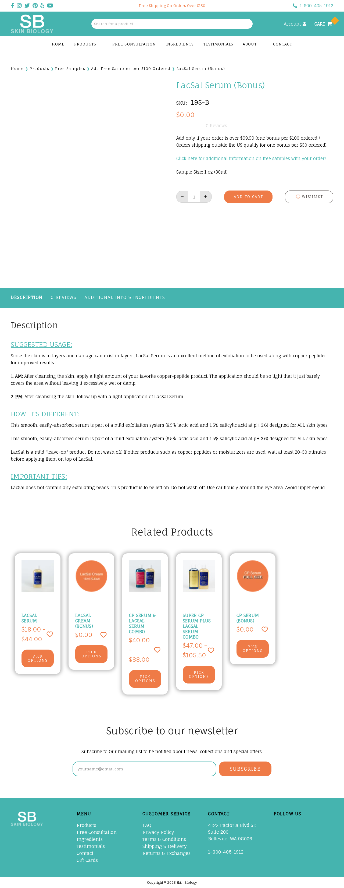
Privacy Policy (158, 832)
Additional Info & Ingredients (124, 297)
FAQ (146, 825)
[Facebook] (277, 825)
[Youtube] (312, 825)
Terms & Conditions (164, 839)
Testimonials (218, 44)
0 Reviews (64, 297)
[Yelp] (277, 837)
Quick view (41, 576)
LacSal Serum (29, 618)
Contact (282, 44)
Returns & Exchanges (166, 853)
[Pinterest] (300, 825)
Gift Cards (87, 860)
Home (58, 44)
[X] (289, 825)
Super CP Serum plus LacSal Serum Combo (197, 626)
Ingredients (180, 44)
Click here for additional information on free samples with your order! (251, 158)
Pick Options (38, 658)
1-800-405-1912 (316, 5)
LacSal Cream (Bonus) (84, 621)
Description (27, 297)
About (250, 44)
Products (85, 44)
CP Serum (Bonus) (247, 618)
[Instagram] (324, 825)
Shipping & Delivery (164, 846)
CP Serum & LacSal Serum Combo (142, 623)
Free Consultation (134, 44)
